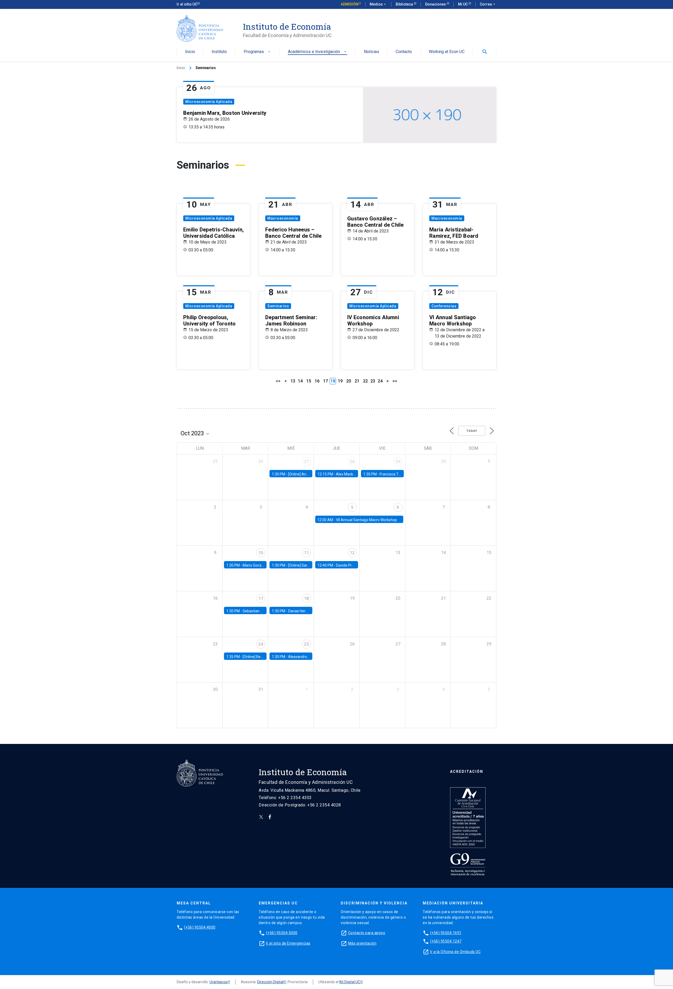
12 (352, 552)
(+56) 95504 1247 (446, 941)
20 (348, 381)
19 (340, 381)
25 (306, 644)
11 (306, 552)
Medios (378, 4)
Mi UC (463, 4)
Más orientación (362, 943)
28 (352, 461)
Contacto (404, 52)
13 (292, 381)
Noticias (371, 52)
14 (300, 381)
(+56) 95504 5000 (282, 933)
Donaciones (436, 4)
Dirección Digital (270, 982)
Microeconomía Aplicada (208, 102)
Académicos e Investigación (317, 52)
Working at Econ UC (447, 52)
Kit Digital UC (349, 982)
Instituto (219, 52)
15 (308, 381)
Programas (257, 52)
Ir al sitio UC (187, 4)
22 (365, 381)
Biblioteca (405, 4)
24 (380, 381)
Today (471, 431)
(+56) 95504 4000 (200, 927)
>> (394, 381)
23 (372, 381)
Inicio (190, 52)
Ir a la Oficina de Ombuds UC (455, 952)
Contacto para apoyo (366, 933)
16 (317, 381)
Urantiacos (218, 982)
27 (306, 461)
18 (306, 598)
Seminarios (278, 306)
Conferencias (443, 306)
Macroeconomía (282, 218)
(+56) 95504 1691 (446, 933)
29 (398, 461)
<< (278, 381)
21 (357, 381)
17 (325, 381)
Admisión (349, 4)
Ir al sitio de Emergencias (288, 943)
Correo (488, 4)
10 (260, 552)
